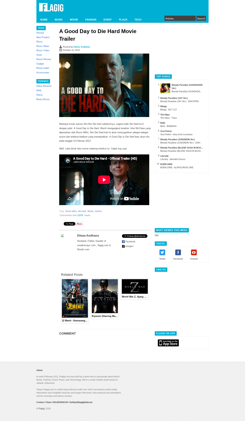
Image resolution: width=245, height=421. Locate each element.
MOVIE (74, 19)
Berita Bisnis (43, 99)
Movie (90, 211)
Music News (42, 46)
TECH (138, 19)
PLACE (123, 19)
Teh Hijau (165, 114)
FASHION (90, 19)
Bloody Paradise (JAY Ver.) (174, 98)
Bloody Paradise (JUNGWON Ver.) (177, 139)
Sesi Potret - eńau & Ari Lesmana (176, 134)
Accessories (42, 72)
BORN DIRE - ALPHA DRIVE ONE (176, 167)
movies (98, 211)
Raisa (39, 94)
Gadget (40, 63)
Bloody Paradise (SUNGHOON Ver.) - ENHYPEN (195, 91)
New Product (43, 37)
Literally (164, 156)
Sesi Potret (166, 131)
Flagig (42, 408)
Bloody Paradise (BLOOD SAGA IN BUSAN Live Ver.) (187, 148)
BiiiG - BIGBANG (168, 126)
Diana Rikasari (43, 86)
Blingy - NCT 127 (168, 109)
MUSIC (59, 19)
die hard (82, 211)
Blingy (163, 106)
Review (40, 32)
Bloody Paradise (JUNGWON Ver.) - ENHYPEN (183, 142)
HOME (44, 19)
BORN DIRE (166, 164)
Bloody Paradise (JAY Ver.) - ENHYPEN (179, 101)
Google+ (130, 246)
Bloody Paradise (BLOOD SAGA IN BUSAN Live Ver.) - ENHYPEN (192, 151)
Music (39, 41)
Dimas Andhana (82, 47)
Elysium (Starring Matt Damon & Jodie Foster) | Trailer (105, 316)
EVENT (107, 19)
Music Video (42, 50)
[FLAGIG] (51, 9)
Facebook (130, 241)
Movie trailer (42, 68)
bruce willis (71, 211)
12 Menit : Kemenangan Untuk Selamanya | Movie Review (75, 320)
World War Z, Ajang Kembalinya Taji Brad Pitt (135, 296)
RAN (38, 90)
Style (39, 55)
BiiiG (162, 123)
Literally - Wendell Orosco (172, 159)
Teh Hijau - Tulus (168, 118)
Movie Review (43, 59)
